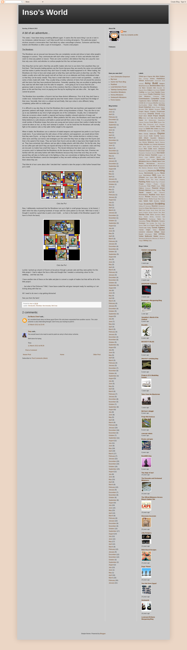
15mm (141, 76)
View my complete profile (129, 35)
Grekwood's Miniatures (118, 97)
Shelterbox (161, 206)
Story (163, 214)
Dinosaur (141, 109)
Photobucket (142, 186)
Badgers (162, 83)
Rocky (151, 199)
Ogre (147, 177)
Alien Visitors (160, 76)
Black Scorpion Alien (149, 88)
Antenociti (158, 80)
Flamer (160, 122)
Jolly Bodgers (146, 533)
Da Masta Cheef (34, 317)
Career (162, 90)
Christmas (156, 96)
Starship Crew (144, 214)
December (112, 119)
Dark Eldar (162, 103)
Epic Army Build (156, 118)
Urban (156, 232)
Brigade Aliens (143, 90)
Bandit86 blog (146, 456)
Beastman (142, 85)
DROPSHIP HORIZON (149, 284)
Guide (151, 136)
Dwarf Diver (143, 116)
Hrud (151, 144)
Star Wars (162, 212)
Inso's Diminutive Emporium (120, 77)
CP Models (149, 103)
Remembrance (143, 194)
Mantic (154, 161)
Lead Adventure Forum (118, 87)
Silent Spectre (153, 208)
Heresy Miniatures (117, 95)
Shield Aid (142, 208)
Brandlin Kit (161, 88)
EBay (140, 118)
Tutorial (141, 230)
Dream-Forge (142, 113)
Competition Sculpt (158, 99)
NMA (154, 175)
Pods (148, 186)
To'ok (148, 225)
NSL (163, 175)
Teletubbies (142, 221)
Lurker (153, 159)
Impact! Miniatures (153, 146)
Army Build (151, 83)
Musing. (141, 173)
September (112, 125)
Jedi (159, 150)
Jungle (163, 150)
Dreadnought (161, 111)
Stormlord (157, 214)
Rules (163, 199)
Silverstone (161, 208)
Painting (142, 182)
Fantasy (146, 122)
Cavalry (157, 92)
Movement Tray (143, 171)
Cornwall (155, 101)
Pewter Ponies (159, 184)
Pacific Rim (149, 179)
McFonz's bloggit (147, 411)
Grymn (161, 133)
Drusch (157, 114)
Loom (148, 159)
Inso (124, 31)
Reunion (141, 196)
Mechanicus (161, 163)
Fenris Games (115, 100)
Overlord (141, 179)
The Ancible (150, 223)
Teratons (162, 221)
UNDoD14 (149, 232)
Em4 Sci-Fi (146, 118)
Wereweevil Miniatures (145, 238)
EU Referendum (150, 120)
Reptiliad (114, 84)
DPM (163, 109)
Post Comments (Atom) (40, 358)
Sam (151, 201)
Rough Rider (157, 199)
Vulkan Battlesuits (145, 236)
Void (155, 234)
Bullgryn (150, 90)
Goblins (156, 128)
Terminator (142, 223)
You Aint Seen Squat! (149, 583)
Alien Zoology (143, 78)
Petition (149, 184)
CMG (163, 96)
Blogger (102, 634)
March (111, 138)
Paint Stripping (160, 179)
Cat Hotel (147, 92)
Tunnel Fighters (158, 227)
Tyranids (162, 230)
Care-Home (156, 90)
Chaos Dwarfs (143, 94)
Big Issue (114, 79)
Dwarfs (162, 116)
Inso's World (45, 12)
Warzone (162, 236)
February (112, 117)
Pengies (141, 184)
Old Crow (54, 305)
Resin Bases (160, 194)
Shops (147, 208)
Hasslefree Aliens (145, 140)
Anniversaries (149, 80)
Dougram (157, 109)
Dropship (151, 114)
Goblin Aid (149, 128)
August (111, 109)
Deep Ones (153, 105)
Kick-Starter (161, 153)
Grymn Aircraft (143, 136)
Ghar (163, 126)
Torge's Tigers (154, 225)
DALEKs (155, 103)
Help (140, 142)
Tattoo (159, 219)
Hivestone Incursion (148, 516)
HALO (146, 138)
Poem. (158, 186)
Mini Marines (143, 168)
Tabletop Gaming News (119, 90)
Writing (145, 240)
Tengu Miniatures (152, 221)
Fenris (151, 122)
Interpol (147, 150)
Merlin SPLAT (153, 165)
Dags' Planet (146, 566)
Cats (152, 92)
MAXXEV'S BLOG (147, 342)
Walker (155, 236)
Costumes (162, 101)
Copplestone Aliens (145, 101)
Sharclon (155, 206)
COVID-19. (142, 103)
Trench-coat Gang (145, 227)
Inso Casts (148, 149)
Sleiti (140, 210)
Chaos (163, 92)
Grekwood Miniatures (153, 131)
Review (147, 197)
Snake (148, 210)
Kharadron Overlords (145, 153)
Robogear (162, 196)
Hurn (140, 146)
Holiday (141, 144)
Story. (140, 216)
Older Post (96, 354)
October (111, 122)
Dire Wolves (149, 109)
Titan (144, 225)
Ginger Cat (142, 128)
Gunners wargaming (148, 250)
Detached (147, 107)
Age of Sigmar (147, 76)
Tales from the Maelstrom (150, 394)
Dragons (153, 111)
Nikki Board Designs (148, 550)
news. (140, 175)
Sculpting (160, 203)
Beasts (147, 85)
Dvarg (163, 113)
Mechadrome (151, 163)
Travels (162, 225)
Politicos (141, 188)
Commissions (144, 99)
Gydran (162, 136)
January (111, 161)
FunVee (147, 126)
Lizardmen (142, 159)
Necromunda (47, 305)
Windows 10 (156, 238)
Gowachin (162, 128)
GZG (140, 138)
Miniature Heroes (153, 168)
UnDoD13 (142, 232)
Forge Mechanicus (148, 417)
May (110, 132)
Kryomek (154, 155)
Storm (152, 214)
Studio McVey (149, 216)
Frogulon (162, 124)
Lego (146, 157)
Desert (141, 107)
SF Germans (147, 206)
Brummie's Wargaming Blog (151, 300)
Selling (141, 206)
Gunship (156, 136)
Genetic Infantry (155, 126)
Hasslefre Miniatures (157, 138)
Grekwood (142, 131)
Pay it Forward (160, 182)
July (110, 171)
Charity (150, 94)
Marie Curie (161, 161)
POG (163, 186)
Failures (141, 122)
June (110, 112)
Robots (141, 199)
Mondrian (39, 305)
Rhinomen (155, 196)
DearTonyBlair (143, 105)
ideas (144, 146)
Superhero (143, 219)
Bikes (159, 86)
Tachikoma (152, 219)
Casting (141, 92)
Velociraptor (148, 234)
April (110, 114)
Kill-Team (141, 155)
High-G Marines (160, 142)
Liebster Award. (155, 157)
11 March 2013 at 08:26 (36, 346)
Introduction (31, 305)
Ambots (152, 78)
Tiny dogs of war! (147, 473)
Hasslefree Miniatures (118, 92)
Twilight (148, 230)
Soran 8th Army (160, 210)
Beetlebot (153, 86)
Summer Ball (160, 216)
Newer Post (27, 354)
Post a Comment (31, 350)
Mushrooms (152, 171)
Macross (149, 161)
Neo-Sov (156, 173)
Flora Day (142, 124)
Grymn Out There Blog (118, 82)
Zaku (150, 240)
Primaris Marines (145, 190)
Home (62, 354)
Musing (161, 170)
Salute (145, 201)
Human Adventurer (159, 144)
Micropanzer (161, 165)
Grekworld (145, 600)
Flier (163, 122)
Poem (154, 186)
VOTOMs (162, 234)
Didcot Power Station (158, 107)
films (155, 122)
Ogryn (151, 177)
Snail (143, 210)
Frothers (141, 126)
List (164, 157)
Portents (147, 188)
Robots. (146, 199)
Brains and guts (147, 439)
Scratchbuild (149, 204)
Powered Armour (158, 188)
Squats (155, 212)
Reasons (162, 192)
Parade (153, 182)
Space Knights (143, 212)
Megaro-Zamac (143, 165)
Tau (164, 219)
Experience (161, 120)
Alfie (154, 76)
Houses (146, 144)
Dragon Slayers (144, 111)
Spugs (151, 212)
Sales (140, 201)
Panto (148, 182)
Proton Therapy (156, 190)
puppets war (151, 192)
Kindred (147, 155)
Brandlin (144, 325)
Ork (164, 177)
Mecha (141, 163)
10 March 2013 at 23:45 (36, 325)
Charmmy (156, 94)
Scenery (156, 201)
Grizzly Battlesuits (150, 133)
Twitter (154, 230)
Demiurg (162, 105)
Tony (29, 331)
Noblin (159, 175)
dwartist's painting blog (149, 359)
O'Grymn (142, 177)
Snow (152, 210)
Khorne (154, 153)
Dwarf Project (153, 116)
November (112, 218)
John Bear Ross (147, 267)
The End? (158, 223)
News (162, 173)
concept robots (146, 433)
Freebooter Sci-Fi (152, 124)
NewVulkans (147, 175)
